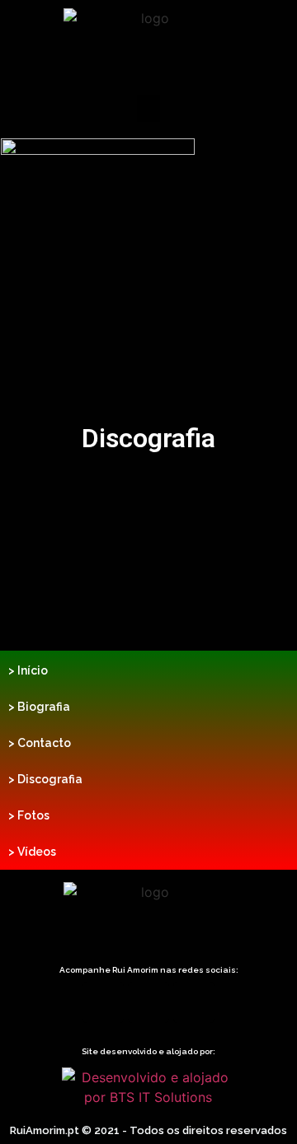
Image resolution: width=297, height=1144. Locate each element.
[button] (148, 108)
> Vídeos (32, 851)
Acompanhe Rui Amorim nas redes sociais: (148, 969)
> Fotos (29, 815)
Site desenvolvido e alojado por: (148, 1051)
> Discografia (45, 779)
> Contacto (39, 742)
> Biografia (39, 706)
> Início (28, 670)
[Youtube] (193, 1002)
